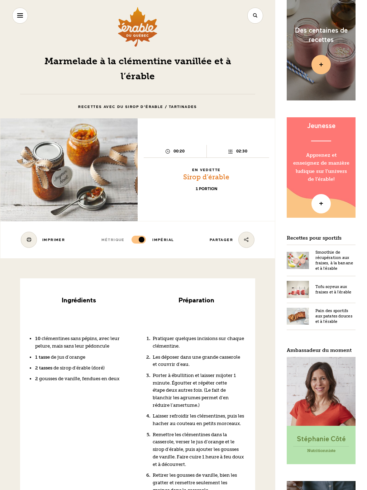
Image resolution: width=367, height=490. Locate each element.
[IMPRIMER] (28, 239)
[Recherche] (255, 15)
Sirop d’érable (206, 177)
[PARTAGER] (246, 239)
